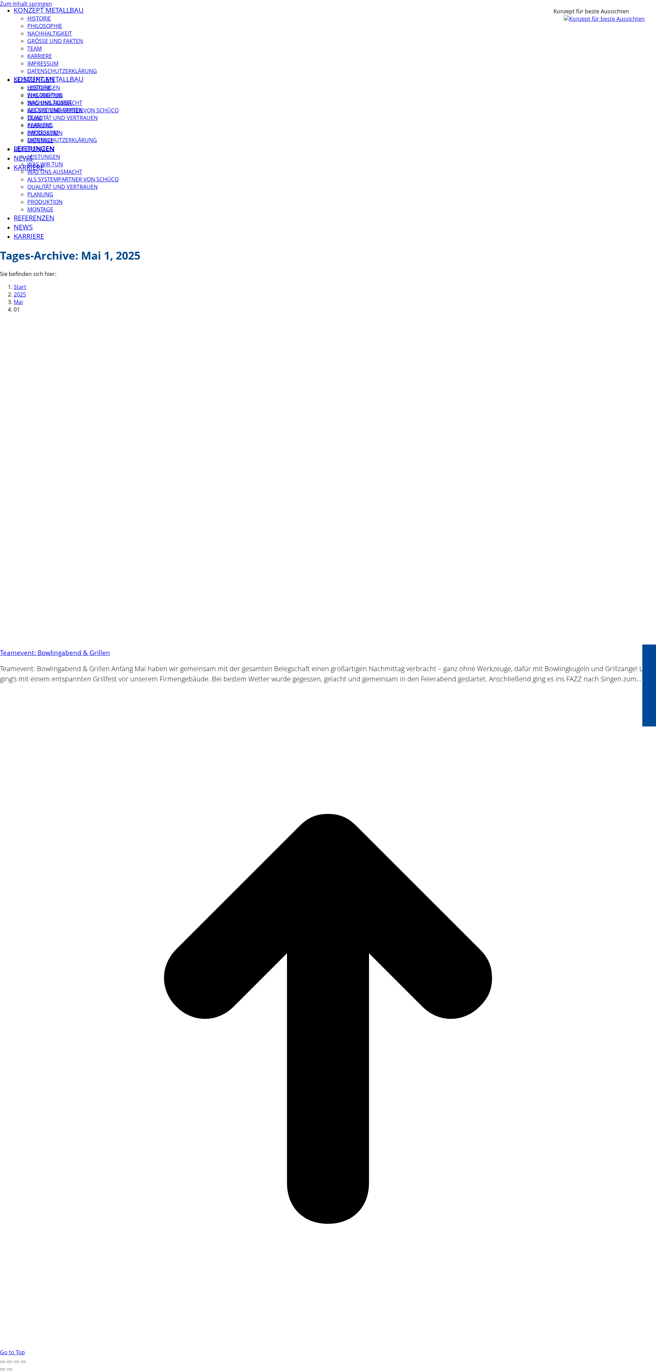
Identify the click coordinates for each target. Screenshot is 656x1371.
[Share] (9, 1362)
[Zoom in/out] (23, 1362)
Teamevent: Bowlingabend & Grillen (55, 652)
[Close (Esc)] (2, 1362)
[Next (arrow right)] (9, 1369)
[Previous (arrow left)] (2, 1369)
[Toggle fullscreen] (16, 1362)
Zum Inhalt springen (26, 4)
